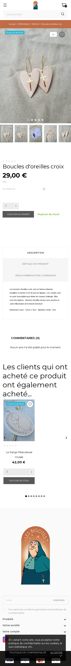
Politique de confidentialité (28, 652)
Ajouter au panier (18, 214)
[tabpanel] (35, 75)
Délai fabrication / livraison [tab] (35, 275)
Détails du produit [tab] (35, 263)
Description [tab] (35, 252)
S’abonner (59, 600)
